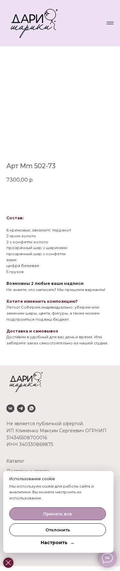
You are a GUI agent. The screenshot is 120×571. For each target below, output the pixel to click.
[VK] (10, 408)
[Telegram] (21, 408)
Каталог (15, 461)
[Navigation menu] (110, 23)
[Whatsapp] (32, 408)
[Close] (8, 563)
